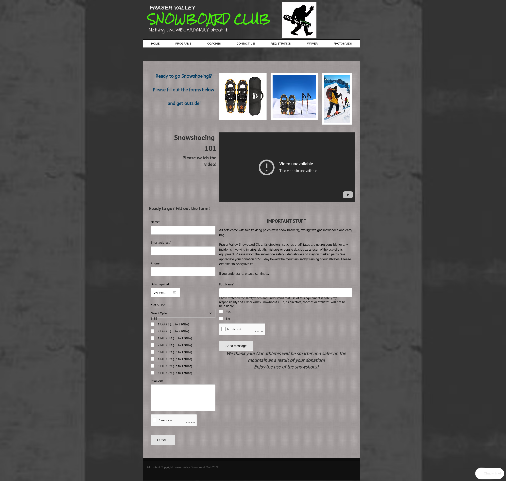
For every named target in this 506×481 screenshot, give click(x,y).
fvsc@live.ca (244, 264)
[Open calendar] (174, 292)
